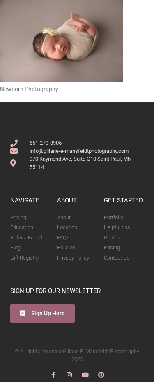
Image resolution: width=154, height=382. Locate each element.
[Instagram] (69, 375)
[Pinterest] (101, 375)
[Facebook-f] (53, 375)
